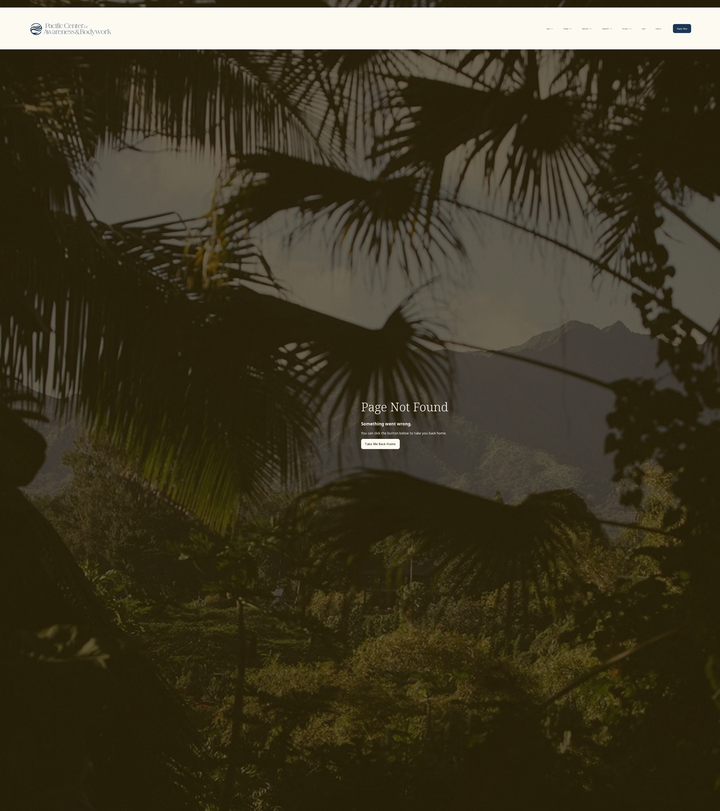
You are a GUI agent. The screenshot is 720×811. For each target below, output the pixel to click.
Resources (625, 29)
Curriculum (565, 29)
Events (644, 29)
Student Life (605, 29)
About (548, 29)
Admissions (585, 29)
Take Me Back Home (380, 444)
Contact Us (658, 29)
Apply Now (682, 28)
